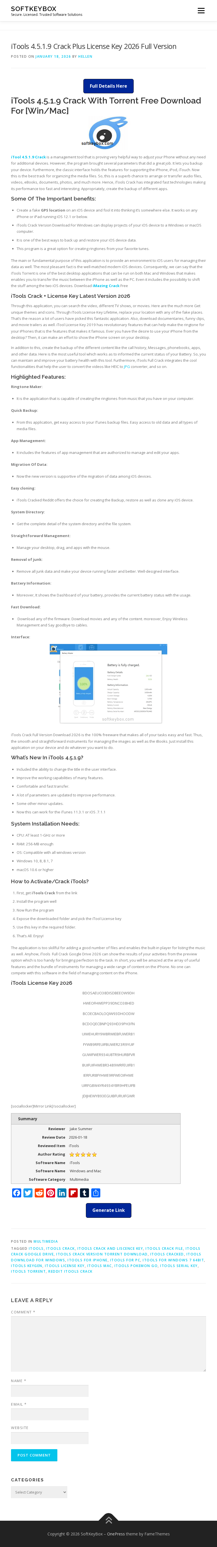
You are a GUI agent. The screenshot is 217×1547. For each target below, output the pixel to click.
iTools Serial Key (179, 1265)
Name (18, 1380)
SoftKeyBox (34, 8)
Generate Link (108, 1210)
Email (19, 1404)
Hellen (85, 56)
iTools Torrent (28, 1271)
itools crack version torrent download (102, 1254)
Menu (201, 10)
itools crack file (164, 1248)
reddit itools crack (70, 1271)
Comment (23, 1312)
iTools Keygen (26, 1265)
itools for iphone (88, 1260)
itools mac (99, 1265)
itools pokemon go (136, 1265)
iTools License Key (65, 1265)
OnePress (116, 1534)
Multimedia (46, 1241)
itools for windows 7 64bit (173, 1260)
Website (20, 1427)
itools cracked (167, 1254)
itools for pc (125, 1260)
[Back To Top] (109, 1521)
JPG (127, 366)
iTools (36, 1248)
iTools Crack (60, 1248)
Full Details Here (108, 86)
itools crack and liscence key (110, 1248)
